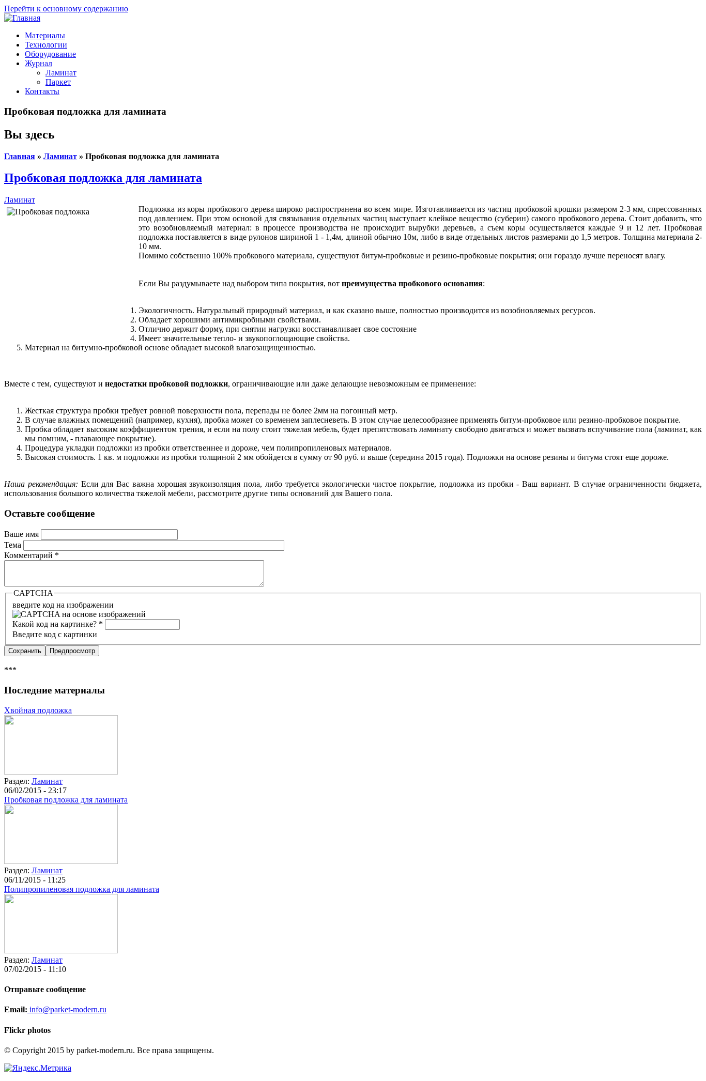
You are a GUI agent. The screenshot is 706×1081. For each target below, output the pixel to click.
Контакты (42, 91)
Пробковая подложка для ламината (103, 177)
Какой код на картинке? (57, 624)
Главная (19, 156)
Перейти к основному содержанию (66, 8)
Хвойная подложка (38, 710)
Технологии (46, 44)
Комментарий (31, 555)
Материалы (45, 35)
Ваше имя (22, 534)
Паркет (58, 82)
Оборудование (50, 54)
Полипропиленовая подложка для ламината (81, 889)
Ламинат (60, 72)
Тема (13, 544)
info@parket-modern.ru (66, 1009)
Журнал (38, 63)
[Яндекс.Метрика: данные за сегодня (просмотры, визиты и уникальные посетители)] (37, 1068)
